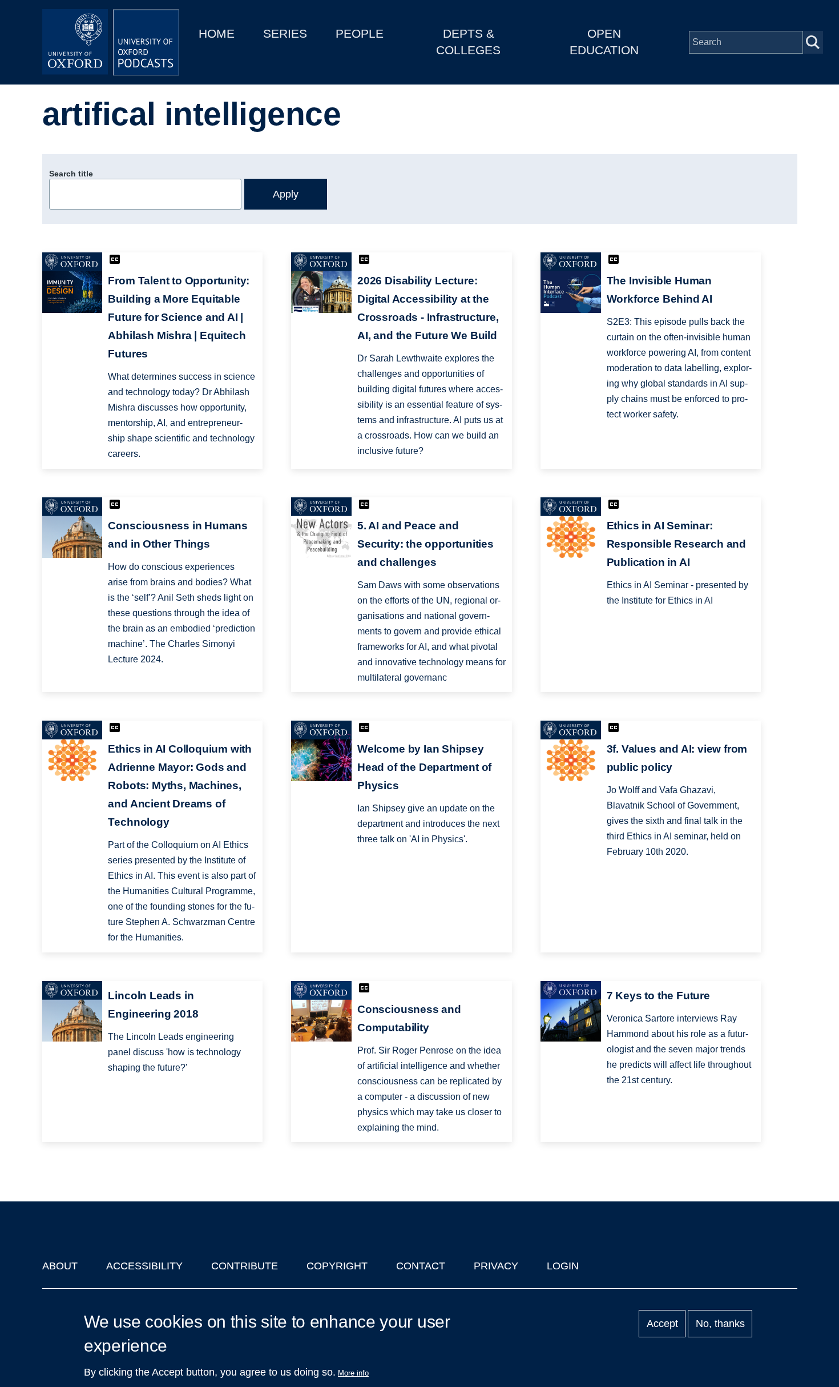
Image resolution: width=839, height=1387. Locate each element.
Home (217, 33)
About (60, 1266)
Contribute (244, 1266)
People (360, 33)
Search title (71, 173)
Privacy (496, 1266)
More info (353, 1373)
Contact (420, 1266)
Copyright (337, 1266)
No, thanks (720, 1323)
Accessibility (144, 1266)
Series (285, 33)
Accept (662, 1323)
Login (563, 1266)
